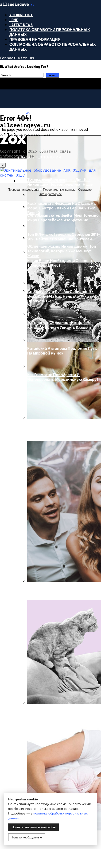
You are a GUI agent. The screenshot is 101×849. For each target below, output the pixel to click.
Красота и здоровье (40, 133)
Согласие (85, 189)
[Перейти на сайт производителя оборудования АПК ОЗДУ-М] (50, 175)
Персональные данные (59, 189)
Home (13, 19)
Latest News (21, 24)
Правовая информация (35, 39)
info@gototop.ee (50, 194)
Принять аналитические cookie (33, 827)
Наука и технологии (39, 157)
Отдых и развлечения (41, 180)
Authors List (21, 14)
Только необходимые (27, 837)
